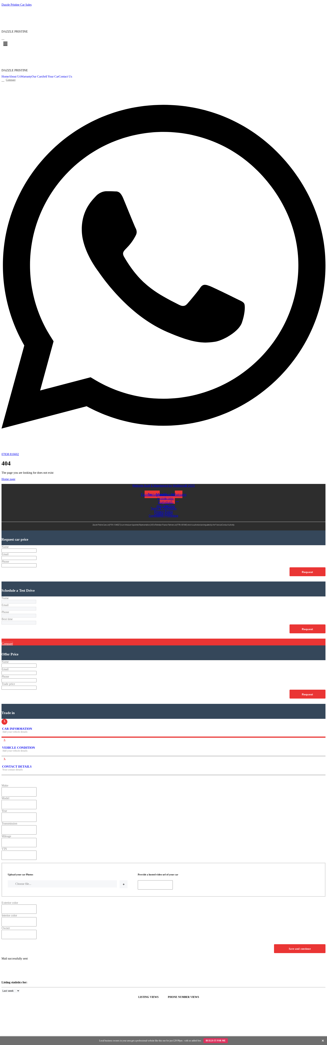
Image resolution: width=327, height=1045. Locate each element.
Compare (7, 643)
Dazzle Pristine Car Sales (17, 4)
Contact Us (65, 76)
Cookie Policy (163, 514)
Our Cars (37, 76)
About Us (15, 76)
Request (307, 572)
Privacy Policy (163, 511)
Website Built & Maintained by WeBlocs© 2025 (163, 486)
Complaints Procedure (163, 516)
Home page (8, 479)
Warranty (26, 76)
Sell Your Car (51, 76)
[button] (163, 44)
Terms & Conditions (164, 508)
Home (5, 76)
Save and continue (300, 948)
